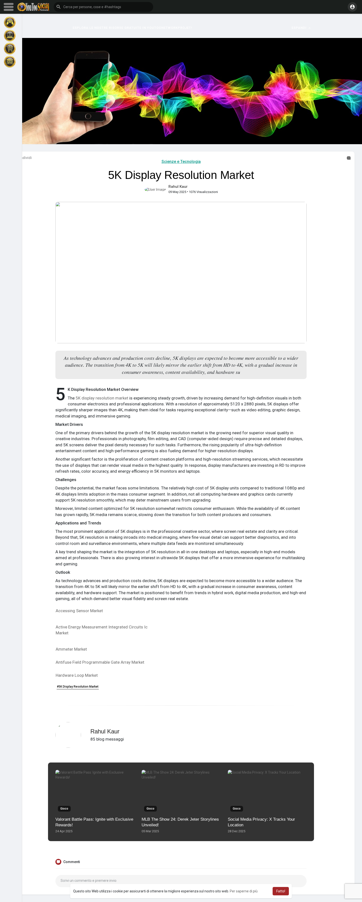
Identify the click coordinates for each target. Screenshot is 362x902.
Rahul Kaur (178, 186)
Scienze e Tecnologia (181, 161)
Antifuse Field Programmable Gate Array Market (100, 662)
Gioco (64, 808)
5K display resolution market (102, 398)
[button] (103, 7)
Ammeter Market (71, 649)
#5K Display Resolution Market (78, 686)
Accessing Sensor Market (79, 610)
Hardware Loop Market (77, 675)
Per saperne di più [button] (244, 891)
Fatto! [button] (280, 891)
